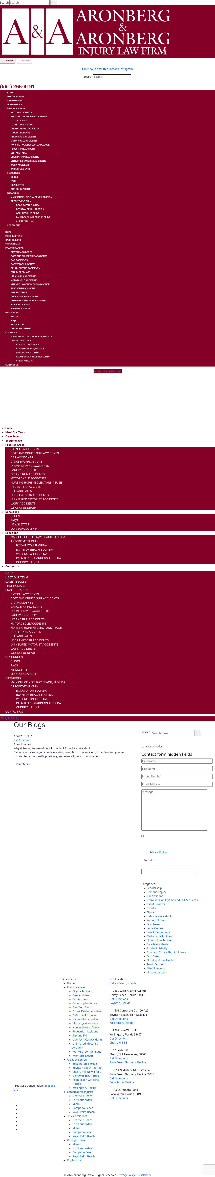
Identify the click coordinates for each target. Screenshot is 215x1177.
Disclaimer (144, 1175)
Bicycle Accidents (21, 112)
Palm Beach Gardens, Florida (33, 217)
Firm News (153, 924)
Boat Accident (81, 995)
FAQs (13, 181)
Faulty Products (20, 133)
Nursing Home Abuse (86, 1027)
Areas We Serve (77, 1059)
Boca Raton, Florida (28, 205)
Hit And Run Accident (160, 940)
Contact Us (13, 225)
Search (4, 2)
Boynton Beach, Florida (30, 209)
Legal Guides (155, 928)
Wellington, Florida (27, 213)
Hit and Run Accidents (23, 137)
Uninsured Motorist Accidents (28, 161)
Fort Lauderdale (82, 1100)
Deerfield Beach (82, 1007)
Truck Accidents (157, 964)
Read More (23, 764)
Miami (76, 1104)
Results (151, 908)
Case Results (15, 100)
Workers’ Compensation (87, 1051)
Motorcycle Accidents (24, 141)
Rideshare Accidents (160, 916)
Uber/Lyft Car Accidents (25, 157)
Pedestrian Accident (23, 149)
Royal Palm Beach (83, 1112)
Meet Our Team (15, 96)
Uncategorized (156, 972)
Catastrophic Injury (23, 125)
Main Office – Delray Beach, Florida (31, 197)
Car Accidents (19, 121)
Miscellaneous (156, 968)
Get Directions (119, 999)
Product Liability (157, 948)
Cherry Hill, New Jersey (86, 1072)
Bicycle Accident (82, 991)
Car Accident (22, 740)
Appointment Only (21, 201)
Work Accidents (20, 165)
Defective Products (84, 1015)
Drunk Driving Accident (87, 1011)
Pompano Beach (82, 1108)
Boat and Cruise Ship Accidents (29, 117)
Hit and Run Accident (85, 1019)
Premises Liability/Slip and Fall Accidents (172, 900)
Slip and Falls (19, 153)
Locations (13, 193)
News (150, 912)
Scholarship (154, 888)
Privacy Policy (158, 852)
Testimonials (14, 104)
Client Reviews (156, 904)
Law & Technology (158, 932)
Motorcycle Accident (160, 936)
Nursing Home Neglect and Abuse (30, 145)
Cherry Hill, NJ (24, 221)
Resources (13, 173)
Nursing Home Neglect (161, 960)
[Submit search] (53, 2)
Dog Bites (153, 956)
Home (10, 92)
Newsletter (18, 185)
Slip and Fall (79, 1035)
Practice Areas (16, 108)
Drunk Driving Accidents (25, 129)
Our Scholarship (21, 189)
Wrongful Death (20, 169)
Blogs (14, 177)
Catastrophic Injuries (80, 1092)
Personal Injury (156, 892)
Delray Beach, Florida (85, 1076)
